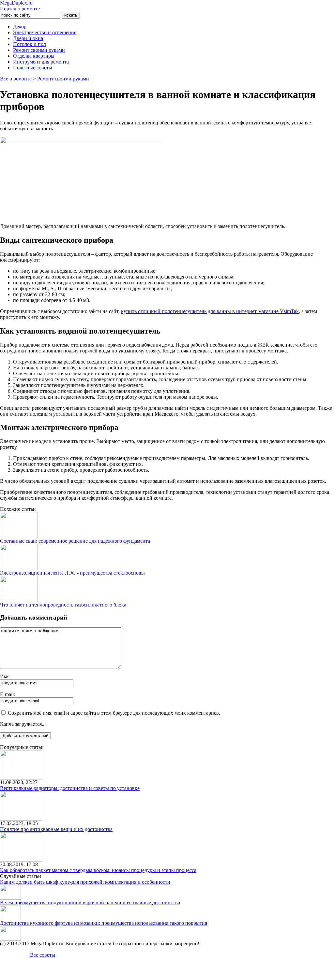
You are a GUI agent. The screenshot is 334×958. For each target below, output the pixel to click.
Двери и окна (28, 38)
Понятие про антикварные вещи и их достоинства (56, 829)
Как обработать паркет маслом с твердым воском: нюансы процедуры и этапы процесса (98, 870)
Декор (19, 26)
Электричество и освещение (44, 32)
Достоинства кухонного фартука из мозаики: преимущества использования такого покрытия (103, 923)
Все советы (42, 955)
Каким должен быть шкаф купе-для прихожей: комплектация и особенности (85, 882)
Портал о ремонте (20, 5)
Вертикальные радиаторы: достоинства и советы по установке (70, 788)
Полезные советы (32, 67)
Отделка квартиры (33, 56)
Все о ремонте (16, 78)
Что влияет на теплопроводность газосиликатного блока (63, 605)
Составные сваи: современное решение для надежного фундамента (75, 541)
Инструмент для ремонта (41, 61)
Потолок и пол (29, 44)
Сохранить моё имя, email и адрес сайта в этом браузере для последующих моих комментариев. (114, 713)
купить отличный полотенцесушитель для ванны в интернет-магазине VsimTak (210, 311)
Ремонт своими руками (39, 50)
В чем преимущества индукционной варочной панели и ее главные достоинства (90, 902)
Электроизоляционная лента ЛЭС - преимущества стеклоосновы (72, 573)
